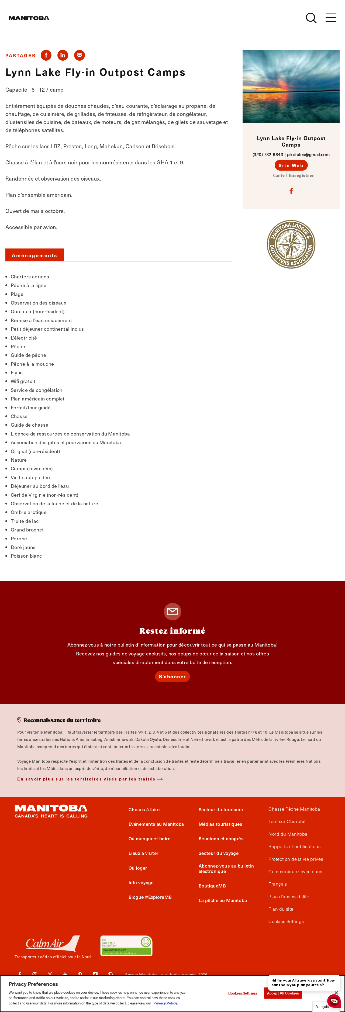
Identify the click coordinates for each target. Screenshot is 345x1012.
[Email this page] (79, 55)
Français (277, 884)
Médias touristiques (221, 824)
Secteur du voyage (219, 853)
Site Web (291, 165)
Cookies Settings (242, 993)
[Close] (336, 993)
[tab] (34, 254)
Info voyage (141, 882)
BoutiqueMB (212, 885)
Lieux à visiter (143, 853)
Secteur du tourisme (221, 809)
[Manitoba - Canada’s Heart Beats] (29, 18)
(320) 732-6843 (268, 154)
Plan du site (280, 909)
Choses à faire (144, 809)
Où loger (138, 868)
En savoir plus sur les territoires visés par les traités (86, 779)
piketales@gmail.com (308, 154)
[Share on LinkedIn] (62, 55)
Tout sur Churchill (287, 821)
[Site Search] (311, 18)
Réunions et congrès (221, 838)
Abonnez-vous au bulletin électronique (226, 868)
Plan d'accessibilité (288, 896)
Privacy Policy (165, 1002)
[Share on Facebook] (46, 55)
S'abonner (172, 676)
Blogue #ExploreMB (150, 897)
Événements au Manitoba (156, 824)
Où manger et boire (149, 838)
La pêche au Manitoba (223, 900)
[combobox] (326, 1006)
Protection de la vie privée (295, 859)
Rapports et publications (294, 846)
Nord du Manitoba (287, 834)
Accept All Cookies (283, 993)
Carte (279, 176)
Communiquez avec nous (295, 871)
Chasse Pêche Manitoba (294, 809)
